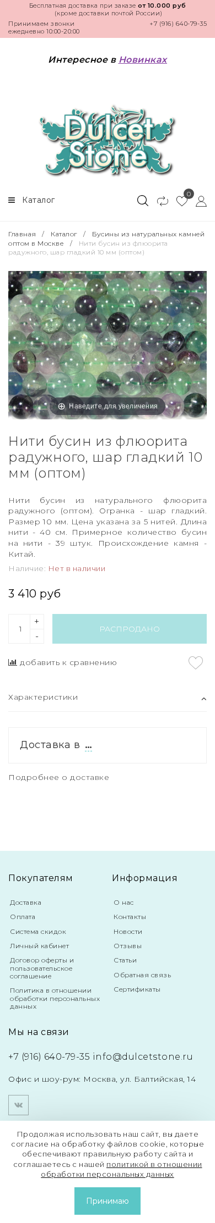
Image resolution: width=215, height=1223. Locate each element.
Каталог (64, 234)
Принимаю (107, 1201)
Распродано (129, 629)
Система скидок (38, 931)
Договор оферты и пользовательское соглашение (42, 968)
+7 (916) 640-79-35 (178, 23)
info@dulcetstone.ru (143, 1057)
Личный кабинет (39, 946)
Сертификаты (137, 989)
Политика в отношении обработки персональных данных (55, 998)
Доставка (25, 902)
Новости (128, 931)
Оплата (22, 916)
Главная (23, 234)
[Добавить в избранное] (196, 663)
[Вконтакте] (18, 1105)
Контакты (130, 916)
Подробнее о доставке (58, 777)
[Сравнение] (158, 201)
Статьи (125, 960)
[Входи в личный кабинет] (197, 201)
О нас (124, 902)
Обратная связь (142, 975)
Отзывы (128, 946)
